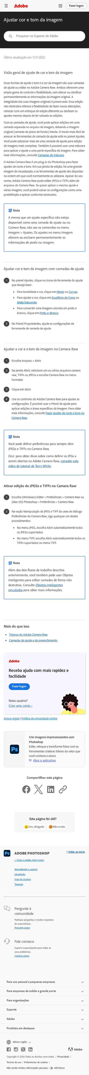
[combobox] (44, 36)
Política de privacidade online (39, 718)
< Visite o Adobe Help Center (29, 860)
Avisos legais (11, 718)
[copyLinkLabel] (62, 793)
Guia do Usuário (22, 879)
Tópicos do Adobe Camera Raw (28, 635)
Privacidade (63, 1056)
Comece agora (21, 955)
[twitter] (23, 1049)
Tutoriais (18, 884)
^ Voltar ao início (75, 851)
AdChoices (59, 1067)
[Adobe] (20, 5)
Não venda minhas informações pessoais (27, 1067)
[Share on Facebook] (26, 793)
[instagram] (16, 1049)
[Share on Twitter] (38, 793)
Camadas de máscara (51, 155)
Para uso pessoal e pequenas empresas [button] (31, 982)
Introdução (19, 874)
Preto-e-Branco (49, 313)
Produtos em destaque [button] (21, 1028)
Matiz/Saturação (27, 302)
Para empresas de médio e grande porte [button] (31, 991)
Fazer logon (76, 5)
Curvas (73, 292)
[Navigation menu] (6, 5)
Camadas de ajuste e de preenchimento (33, 640)
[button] (60, 5)
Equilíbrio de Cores (63, 298)
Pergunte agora (22, 927)
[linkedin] (30, 1049)
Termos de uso (14, 1062)
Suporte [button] (12, 1009)
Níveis (60, 292)
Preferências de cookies (36, 1062)
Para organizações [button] (18, 1000)
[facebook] (9, 1049)
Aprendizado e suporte (25, 869)
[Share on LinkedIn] (50, 793)
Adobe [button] (11, 1019)
